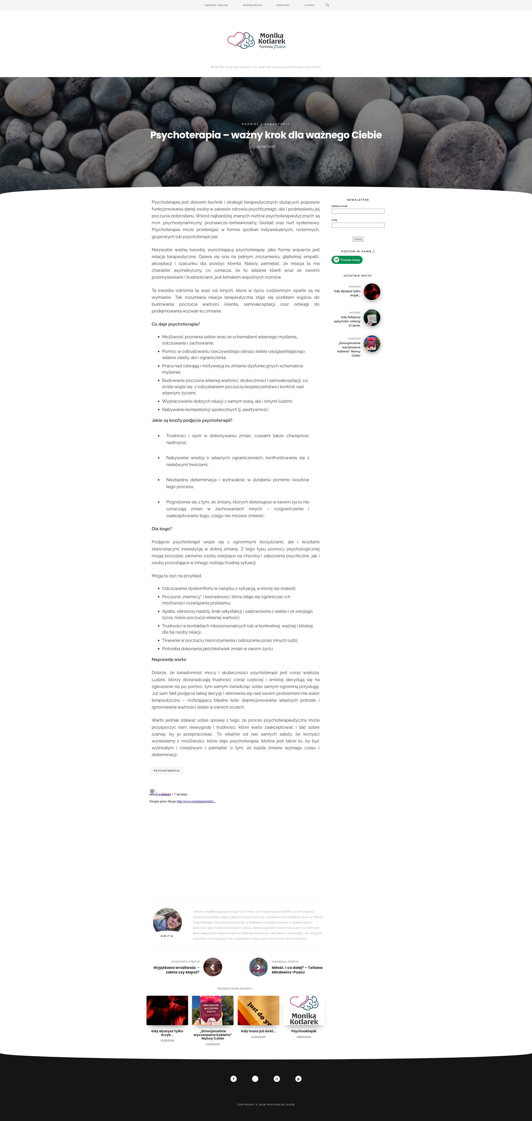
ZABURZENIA (277, 124)
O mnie (309, 5)
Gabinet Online (216, 5)
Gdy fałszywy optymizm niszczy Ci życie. (347, 321)
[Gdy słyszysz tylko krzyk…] (372, 291)
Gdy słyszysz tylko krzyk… (167, 1033)
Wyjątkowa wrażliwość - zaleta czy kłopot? (176, 970)
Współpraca (252, 5)
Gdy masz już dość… (258, 1031)
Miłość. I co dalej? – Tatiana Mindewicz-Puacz (297, 970)
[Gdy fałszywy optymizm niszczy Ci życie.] (372, 317)
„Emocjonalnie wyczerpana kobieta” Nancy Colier (213, 1035)
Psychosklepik (303, 1031)
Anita (167, 936)
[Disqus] (236, 839)
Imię (334, 219)
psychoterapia (167, 770)
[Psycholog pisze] (266, 40)
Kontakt (283, 5)
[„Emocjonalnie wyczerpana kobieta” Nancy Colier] (372, 343)
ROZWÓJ (250, 124)
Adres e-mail (339, 206)
